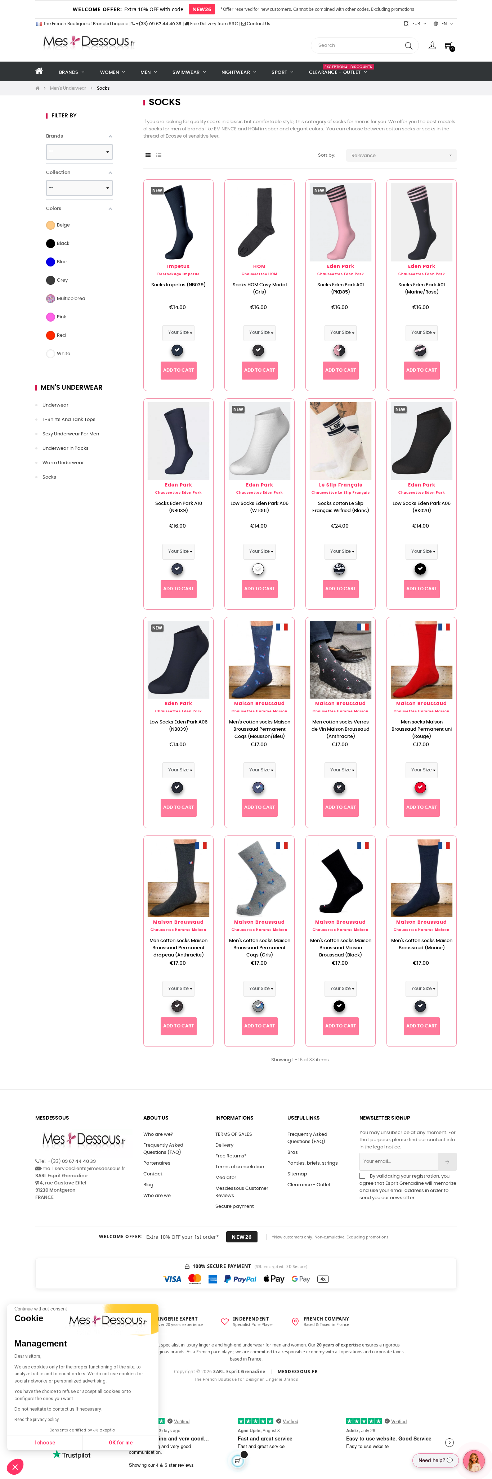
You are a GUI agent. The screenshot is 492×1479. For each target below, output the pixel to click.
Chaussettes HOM (259, 274)
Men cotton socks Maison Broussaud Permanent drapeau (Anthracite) (178, 948)
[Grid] (147, 155)
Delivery (224, 1145)
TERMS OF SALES (233, 1134)
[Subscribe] (447, 1162)
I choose (45, 1443)
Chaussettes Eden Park (340, 274)
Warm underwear (63, 463)
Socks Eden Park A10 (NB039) (178, 507)
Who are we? (158, 1134)
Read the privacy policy (36, 1419)
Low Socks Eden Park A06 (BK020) (422, 507)
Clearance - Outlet (309, 1185)
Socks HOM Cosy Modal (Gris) (260, 289)
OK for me (121, 1443)
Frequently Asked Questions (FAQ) (163, 1149)
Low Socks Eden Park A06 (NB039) (178, 726)
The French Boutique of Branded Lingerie (85, 24)
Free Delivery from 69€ (213, 24)
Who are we (157, 1195)
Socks (49, 477)
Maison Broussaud (259, 704)
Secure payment (234, 1206)
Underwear (55, 405)
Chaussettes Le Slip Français (341, 492)
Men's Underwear (72, 388)
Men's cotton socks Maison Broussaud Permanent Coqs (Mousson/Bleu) (259, 729)
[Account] (432, 45)
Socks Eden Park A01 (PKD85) (340, 289)
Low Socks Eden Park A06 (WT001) (260, 507)
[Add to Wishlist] (196, 197)
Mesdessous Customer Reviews (241, 1192)
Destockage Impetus (178, 274)
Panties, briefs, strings (312, 1163)
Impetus (178, 266)
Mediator (225, 1177)
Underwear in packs (66, 448)
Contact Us (258, 24)
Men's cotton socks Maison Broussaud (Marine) (421, 944)
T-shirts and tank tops (69, 419)
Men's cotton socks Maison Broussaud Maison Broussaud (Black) (340, 948)
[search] (409, 45)
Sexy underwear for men (71, 434)
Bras (292, 1152)
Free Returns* (230, 1156)
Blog (148, 1185)
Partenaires (156, 1163)
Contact (152, 1174)
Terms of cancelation (239, 1167)
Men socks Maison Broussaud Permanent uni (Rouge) (422, 729)
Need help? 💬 (436, 1460)
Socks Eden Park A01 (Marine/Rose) (421, 289)
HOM (259, 266)
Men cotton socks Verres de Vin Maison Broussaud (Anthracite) (341, 729)
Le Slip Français (340, 485)
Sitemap (297, 1174)
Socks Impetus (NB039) (178, 285)
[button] (15, 1466)
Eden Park (340, 266)
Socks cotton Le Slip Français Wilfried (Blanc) (340, 507)
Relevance (402, 155)
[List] (158, 155)
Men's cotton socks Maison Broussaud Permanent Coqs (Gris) (259, 948)
